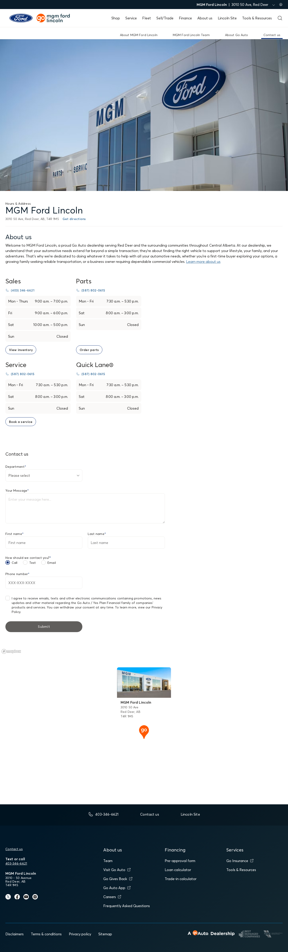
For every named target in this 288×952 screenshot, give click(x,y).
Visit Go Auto (114, 869)
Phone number (17, 574)
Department (15, 466)
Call (15, 563)
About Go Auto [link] (236, 35)
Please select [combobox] (19, 475)
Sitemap (105, 934)
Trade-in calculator (180, 878)
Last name (97, 534)
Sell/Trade (164, 18)
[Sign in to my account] (281, 4)
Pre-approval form (180, 860)
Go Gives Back (115, 878)
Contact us (14, 849)
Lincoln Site (227, 18)
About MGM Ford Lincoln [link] (139, 35)
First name (14, 534)
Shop (115, 18)
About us (204, 18)
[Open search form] (280, 18)
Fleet (146, 18)
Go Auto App (114, 887)
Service (131, 18)
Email (51, 563)
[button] (144, 731)
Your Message (17, 490)
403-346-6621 (16, 863)
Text (32, 563)
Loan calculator (178, 869)
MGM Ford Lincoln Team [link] (191, 35)
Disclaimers (14, 934)
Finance (185, 18)
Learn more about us (203, 261)
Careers (109, 897)
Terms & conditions (46, 934)
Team (107, 860)
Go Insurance (237, 860)
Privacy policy (80, 934)
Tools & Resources (257, 18)
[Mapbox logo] (11, 651)
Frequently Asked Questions (126, 906)
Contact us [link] (271, 35)
